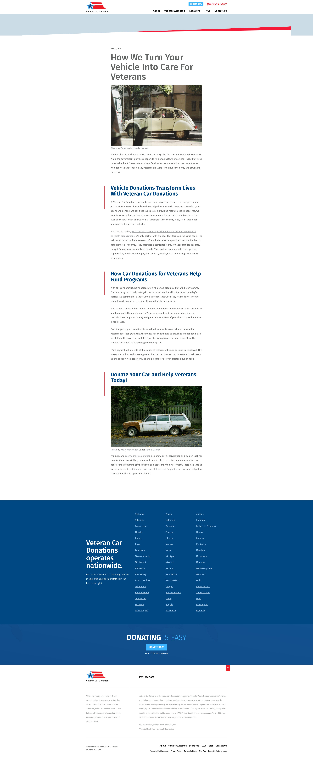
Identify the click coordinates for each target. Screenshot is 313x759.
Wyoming (201, 610)
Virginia (169, 604)
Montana (200, 562)
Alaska (169, 514)
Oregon (169, 586)
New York (201, 574)
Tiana (123, 148)
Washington (202, 604)
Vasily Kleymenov (129, 449)
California (170, 520)
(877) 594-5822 (217, 4)
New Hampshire (204, 568)
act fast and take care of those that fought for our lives (158, 469)
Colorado (201, 520)
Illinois (169, 538)
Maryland (201, 550)
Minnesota (201, 556)
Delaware (170, 526)
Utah (198, 598)
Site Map (202, 751)
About (156, 10)
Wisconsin (171, 610)
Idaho (138, 538)
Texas (168, 598)
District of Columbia (206, 526)
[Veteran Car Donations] (97, 7)
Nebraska (140, 568)
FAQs (207, 10)
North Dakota (173, 580)
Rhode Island (142, 592)
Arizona (200, 514)
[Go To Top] (228, 668)
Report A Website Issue (217, 751)
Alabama (139, 514)
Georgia (169, 532)
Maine (169, 550)
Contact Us (221, 10)
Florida (138, 532)
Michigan (170, 556)
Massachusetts (142, 556)
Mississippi (140, 562)
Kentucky (201, 544)
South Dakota (203, 592)
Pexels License (140, 148)
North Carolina (142, 580)
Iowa (137, 544)
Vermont (139, 604)
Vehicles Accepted (174, 10)
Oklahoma (140, 586)
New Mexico (172, 574)
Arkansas (139, 520)
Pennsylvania (203, 586)
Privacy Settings (190, 751)
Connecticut (141, 526)
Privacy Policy (176, 751)
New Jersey (140, 574)
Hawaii (199, 532)
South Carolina (173, 592)
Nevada (169, 568)
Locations (194, 10)
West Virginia (141, 610)
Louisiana (140, 550)
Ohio (198, 580)
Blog (211, 745)
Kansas (169, 544)
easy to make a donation (138, 456)
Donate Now (196, 4)
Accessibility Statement (159, 751)
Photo (114, 148)
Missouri (170, 562)
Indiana (200, 538)
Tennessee (140, 598)
